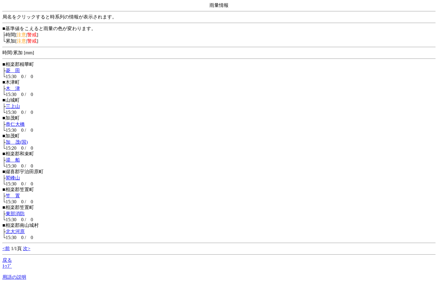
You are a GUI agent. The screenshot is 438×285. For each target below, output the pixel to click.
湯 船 (13, 159)
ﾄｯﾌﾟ (7, 266)
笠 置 (13, 195)
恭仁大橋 (15, 124)
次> (26, 248)
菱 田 (13, 70)
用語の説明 (14, 277)
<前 (6, 248)
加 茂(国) (17, 142)
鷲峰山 (13, 177)
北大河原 (15, 231)
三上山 (13, 106)
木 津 (13, 88)
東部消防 (15, 213)
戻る (7, 260)
